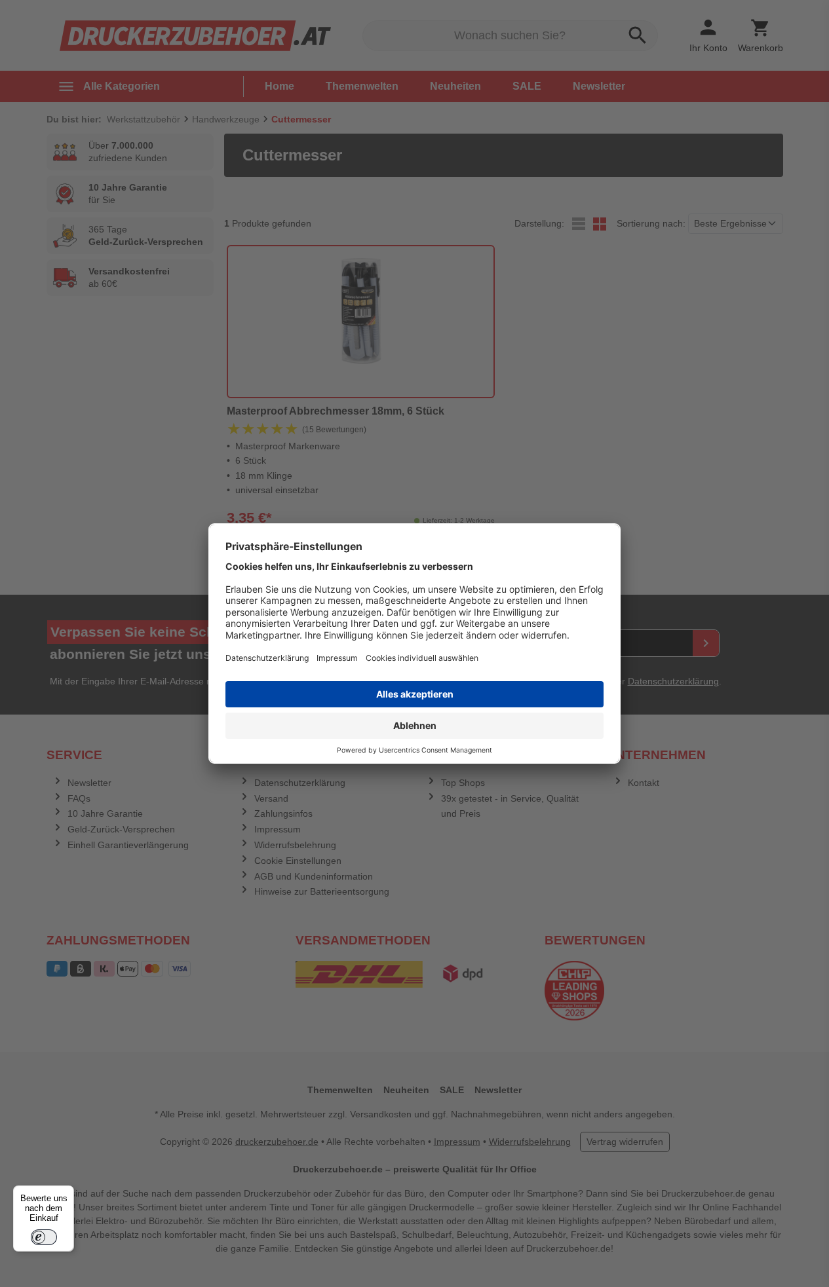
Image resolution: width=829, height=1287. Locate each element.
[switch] (44, 1237)
